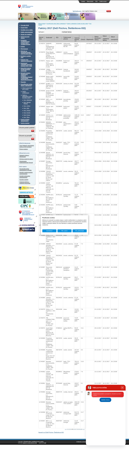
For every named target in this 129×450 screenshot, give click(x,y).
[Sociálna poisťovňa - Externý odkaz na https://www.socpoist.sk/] (27, 226)
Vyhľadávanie (77, 11)
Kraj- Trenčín (27, 112)
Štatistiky (23, 82)
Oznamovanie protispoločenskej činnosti (26, 162)
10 (81, 429)
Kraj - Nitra (26, 108)
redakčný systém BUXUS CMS (30, 442)
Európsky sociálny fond (26, 56)
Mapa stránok (90, 1)
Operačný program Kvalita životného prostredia (26, 70)
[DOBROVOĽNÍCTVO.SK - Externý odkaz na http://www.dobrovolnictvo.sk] (27, 194)
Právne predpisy (23, 149)
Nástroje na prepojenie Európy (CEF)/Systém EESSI (26, 52)
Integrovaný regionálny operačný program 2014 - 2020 (26, 65)
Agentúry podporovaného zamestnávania (26, 173)
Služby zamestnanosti (27, 32)
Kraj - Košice (27, 106)
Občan (26, 14)
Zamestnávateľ (74, 14)
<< (65, 429)
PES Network (24, 49)
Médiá (87, 14)
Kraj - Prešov (27, 110)
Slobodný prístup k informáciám (24, 156)
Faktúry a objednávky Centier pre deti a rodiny (27, 96)
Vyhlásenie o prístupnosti (82, 441)
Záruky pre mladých (26, 34)
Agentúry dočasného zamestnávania (24, 176)
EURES (23, 46)
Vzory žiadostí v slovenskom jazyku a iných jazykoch (26, 146)
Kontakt (83, 1)
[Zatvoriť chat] (122, 387)
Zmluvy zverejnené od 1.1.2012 (27, 88)
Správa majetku (25, 123)
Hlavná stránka (41, 23)
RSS (96, 1)
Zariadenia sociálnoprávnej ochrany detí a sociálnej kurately (25, 42)
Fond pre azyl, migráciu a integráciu (26, 60)
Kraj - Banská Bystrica (27, 103)
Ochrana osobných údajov (26, 159)
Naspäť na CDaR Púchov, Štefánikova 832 (51, 432)
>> (83, 429)
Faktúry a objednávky (25, 92)
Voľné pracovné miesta (25, 37)
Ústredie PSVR (25, 25)
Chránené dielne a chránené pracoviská (24, 182)
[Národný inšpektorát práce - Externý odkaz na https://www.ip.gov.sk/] (27, 222)
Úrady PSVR (24, 27)
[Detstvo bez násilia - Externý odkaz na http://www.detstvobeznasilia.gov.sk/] (27, 203)
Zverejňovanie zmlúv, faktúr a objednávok (26, 85)
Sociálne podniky (23, 179)
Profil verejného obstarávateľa (25, 120)
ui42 (45, 442)
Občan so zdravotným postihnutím (44, 16)
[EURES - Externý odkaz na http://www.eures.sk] (27, 189)
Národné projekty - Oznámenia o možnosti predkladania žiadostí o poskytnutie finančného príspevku (26, 76)
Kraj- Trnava (27, 115)
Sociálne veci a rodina (60, 15)
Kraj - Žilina (27, 117)
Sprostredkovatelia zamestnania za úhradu (25, 169)
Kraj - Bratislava (28, 100)
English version (103, 1)
